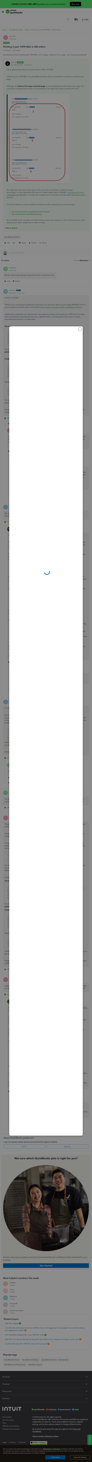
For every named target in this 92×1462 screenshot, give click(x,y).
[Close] (80, 329)
